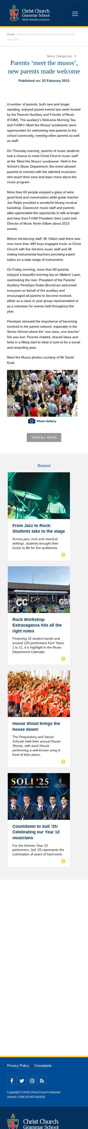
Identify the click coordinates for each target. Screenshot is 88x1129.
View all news (44, 437)
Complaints (43, 1066)
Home (11, 34)
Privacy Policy (18, 1066)
